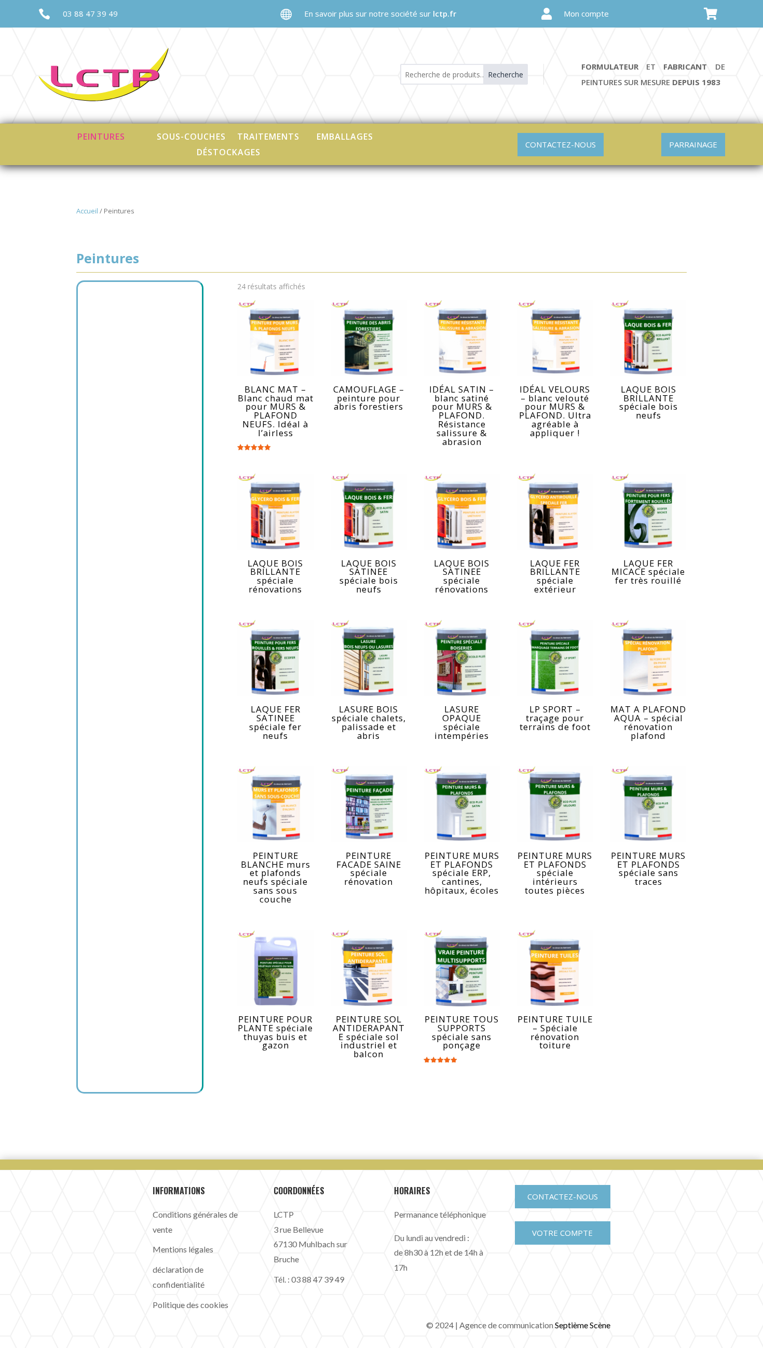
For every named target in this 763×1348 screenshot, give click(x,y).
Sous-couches (191, 135)
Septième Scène (582, 1325)
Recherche (505, 74)
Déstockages (229, 151)
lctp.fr (444, 13)
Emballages (345, 135)
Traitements (268, 135)
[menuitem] (569, 14)
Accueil (87, 210)
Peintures (101, 135)
